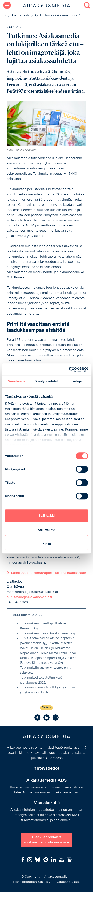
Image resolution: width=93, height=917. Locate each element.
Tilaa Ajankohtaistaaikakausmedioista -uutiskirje (46, 840)
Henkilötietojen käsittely (31, 882)
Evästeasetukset (67, 882)
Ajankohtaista (20, 15)
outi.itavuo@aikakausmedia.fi (29, 597)
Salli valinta (46, 530)
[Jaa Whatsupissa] (55, 717)
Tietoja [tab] (76, 381)
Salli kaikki (46, 515)
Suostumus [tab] (17, 381)
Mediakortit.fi (46, 803)
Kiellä (46, 544)
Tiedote (46, 707)
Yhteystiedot (46, 768)
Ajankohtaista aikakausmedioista (55, 15)
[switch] (82, 469)
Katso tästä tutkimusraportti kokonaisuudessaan (48, 573)
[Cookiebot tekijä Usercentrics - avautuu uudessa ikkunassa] (69, 369)
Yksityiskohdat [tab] (46, 381)
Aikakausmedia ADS (46, 780)
